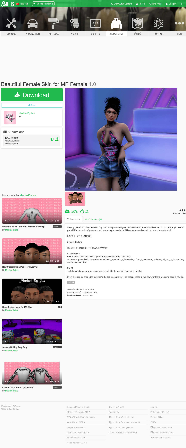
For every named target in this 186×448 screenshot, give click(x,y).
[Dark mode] (182, 3)
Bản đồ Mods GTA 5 (76, 437)
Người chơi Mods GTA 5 (78, 432)
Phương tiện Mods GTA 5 (78, 412)
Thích (87, 213)
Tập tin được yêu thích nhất (121, 417)
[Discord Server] (20, 116)
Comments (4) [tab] (94, 219)
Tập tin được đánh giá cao (121, 427)
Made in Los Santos (10, 408)
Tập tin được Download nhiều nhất (124, 422)
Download (35, 94)
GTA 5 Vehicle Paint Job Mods (81, 417)
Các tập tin (114, 412)
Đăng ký (172, 3)
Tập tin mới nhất (116, 406)
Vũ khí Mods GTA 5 (76, 422)
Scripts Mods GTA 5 (76, 427)
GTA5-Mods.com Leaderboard (123, 432)
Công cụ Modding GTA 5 (78, 406)
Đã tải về (74, 213)
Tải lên (141, 3)
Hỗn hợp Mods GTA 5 (77, 442)
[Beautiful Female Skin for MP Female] (75, 199)
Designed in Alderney (11, 405)
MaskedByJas (26, 113)
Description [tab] (74, 219)
